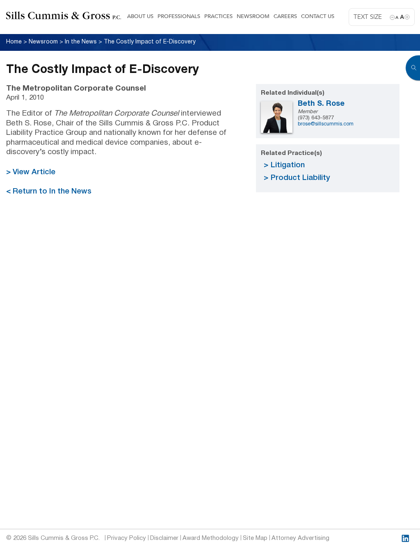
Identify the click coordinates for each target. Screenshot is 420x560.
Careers (285, 16)
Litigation (288, 165)
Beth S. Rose (321, 103)
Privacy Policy (126, 538)
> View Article (30, 172)
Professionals (179, 16)
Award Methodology (211, 538)
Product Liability (300, 178)
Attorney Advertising (300, 538)
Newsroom (253, 16)
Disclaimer (164, 538)
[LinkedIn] (405, 538)
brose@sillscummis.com (326, 124)
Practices (218, 16)
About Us (140, 16)
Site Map (255, 538)
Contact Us (317, 16)
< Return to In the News (48, 191)
